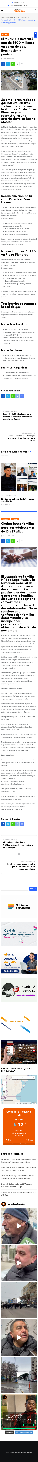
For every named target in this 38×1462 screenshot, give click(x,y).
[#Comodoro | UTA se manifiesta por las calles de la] (19, 1300)
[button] (3, 457)
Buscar (33, 889)
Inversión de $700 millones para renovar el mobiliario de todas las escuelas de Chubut (17, 416)
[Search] (36, 10)
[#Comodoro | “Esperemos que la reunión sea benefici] (19, 1263)
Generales (12, 495)
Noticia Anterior (11, 411)
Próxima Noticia (27, 433)
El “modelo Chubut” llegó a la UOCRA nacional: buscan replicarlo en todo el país (18, 845)
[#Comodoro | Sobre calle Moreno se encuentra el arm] (19, 1375)
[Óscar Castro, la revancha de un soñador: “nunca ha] (19, 1412)
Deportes (4, 495)
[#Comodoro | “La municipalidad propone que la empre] (19, 1226)
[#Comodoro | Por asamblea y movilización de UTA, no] (19, 1337)
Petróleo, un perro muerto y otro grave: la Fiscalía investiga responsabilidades (21, 866)
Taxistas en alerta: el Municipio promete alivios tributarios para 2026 (21, 438)
